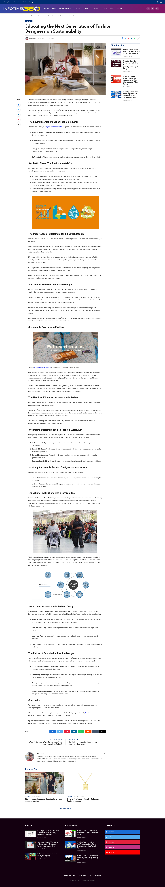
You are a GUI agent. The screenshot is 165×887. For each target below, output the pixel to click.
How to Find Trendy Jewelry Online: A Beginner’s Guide (83, 800)
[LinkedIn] (18, 114)
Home (46, 8)
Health (88, 8)
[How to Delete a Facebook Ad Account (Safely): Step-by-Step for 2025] (70, 858)
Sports (96, 8)
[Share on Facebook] (122, 38)
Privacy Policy (7, 2)
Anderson (33, 38)
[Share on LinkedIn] (131, 38)
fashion (88, 713)
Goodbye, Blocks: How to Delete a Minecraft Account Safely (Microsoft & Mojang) (48, 832)
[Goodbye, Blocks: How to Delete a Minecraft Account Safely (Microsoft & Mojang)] (30, 833)
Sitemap (31, 2)
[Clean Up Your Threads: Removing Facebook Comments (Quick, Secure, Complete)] (116, 94)
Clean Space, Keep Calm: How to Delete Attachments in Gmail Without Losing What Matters (130, 80)
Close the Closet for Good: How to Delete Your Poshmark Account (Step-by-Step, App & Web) (131, 65)
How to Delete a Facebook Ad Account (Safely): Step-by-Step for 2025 (87, 857)
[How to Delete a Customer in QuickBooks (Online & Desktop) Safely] (70, 833)
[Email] (18, 124)
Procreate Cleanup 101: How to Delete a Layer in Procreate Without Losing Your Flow (47, 844)
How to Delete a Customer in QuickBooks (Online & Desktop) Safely (87, 832)
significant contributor (54, 127)
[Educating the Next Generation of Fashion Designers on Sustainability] (65, 69)
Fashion (78, 8)
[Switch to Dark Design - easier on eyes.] (158, 2)
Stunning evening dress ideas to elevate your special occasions (44, 800)
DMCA (24, 2)
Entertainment (65, 8)
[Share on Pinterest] (128, 38)
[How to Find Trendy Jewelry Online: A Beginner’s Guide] (86, 783)
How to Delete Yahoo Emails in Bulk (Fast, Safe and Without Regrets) (131, 51)
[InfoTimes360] (22, 8)
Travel (119, 8)
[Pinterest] (18, 119)
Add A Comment (65, 809)
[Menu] (161, 2)
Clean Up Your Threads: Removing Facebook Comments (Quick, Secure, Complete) (131, 94)
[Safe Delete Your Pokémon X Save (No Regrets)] (30, 856)
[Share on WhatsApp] (134, 38)
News (54, 8)
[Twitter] (18, 110)
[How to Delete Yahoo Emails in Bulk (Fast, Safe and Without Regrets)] (116, 52)
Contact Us (17, 2)
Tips (111, 8)
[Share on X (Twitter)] (125, 38)
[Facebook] (18, 105)
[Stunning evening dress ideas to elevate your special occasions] (44, 783)
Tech (105, 8)
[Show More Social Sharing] (138, 38)
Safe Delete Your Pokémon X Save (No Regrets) (47, 855)
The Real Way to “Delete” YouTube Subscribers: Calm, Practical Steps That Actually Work (87, 845)
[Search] (161, 8)
